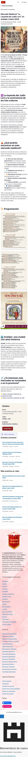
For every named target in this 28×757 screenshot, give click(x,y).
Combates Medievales (9, 672)
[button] (18, 2)
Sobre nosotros (6, 681)
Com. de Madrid (7, 611)
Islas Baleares (6, 606)
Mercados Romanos (8, 664)
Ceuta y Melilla (6, 624)
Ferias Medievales (7, 646)
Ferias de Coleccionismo (9, 639)
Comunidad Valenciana (9, 622)
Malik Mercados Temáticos (10, 424)
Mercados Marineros (8, 651)
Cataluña (5, 599)
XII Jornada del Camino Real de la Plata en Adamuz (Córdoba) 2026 (13, 443)
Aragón (4, 584)
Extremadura (6, 601)
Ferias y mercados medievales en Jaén (13, 398)
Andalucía (5, 581)
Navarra (4, 617)
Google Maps (8, 428)
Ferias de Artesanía (8, 636)
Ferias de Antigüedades (9, 634)
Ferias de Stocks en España (10, 641)
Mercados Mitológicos (8, 656)
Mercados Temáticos (8, 666)
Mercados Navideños (8, 659)
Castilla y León (6, 596)
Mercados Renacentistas (9, 661)
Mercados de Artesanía (9, 649)
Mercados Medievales (8, 654)
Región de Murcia (7, 614)
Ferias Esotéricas (7, 644)
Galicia (4, 604)
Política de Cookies (8, 693)
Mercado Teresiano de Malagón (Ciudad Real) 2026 (12, 463)
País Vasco (5, 619)
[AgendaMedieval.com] (3, 2)
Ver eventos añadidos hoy (8, 756)
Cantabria (5, 591)
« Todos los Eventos (7, 5)
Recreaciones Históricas (9, 669)
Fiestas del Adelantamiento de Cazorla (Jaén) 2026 (12, 508)
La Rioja (4, 609)
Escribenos (5, 683)
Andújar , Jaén (6, 418)
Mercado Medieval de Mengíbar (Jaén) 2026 (12, 518)
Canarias (5, 589)
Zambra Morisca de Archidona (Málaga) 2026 (12, 453)
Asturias (4, 586)
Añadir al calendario (9, 434)
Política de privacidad (8, 691)
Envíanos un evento (8, 686)
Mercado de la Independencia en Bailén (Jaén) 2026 (12, 487)
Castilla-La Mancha (8, 594)
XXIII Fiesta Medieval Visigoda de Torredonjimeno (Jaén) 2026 (12, 497)
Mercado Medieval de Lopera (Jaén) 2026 (13, 477)
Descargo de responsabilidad (11, 688)
